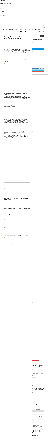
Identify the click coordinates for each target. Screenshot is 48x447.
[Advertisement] (17, 144)
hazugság (35, 426)
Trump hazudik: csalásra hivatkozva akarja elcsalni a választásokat (16, 235)
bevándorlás (8, 198)
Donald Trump (11, 198)
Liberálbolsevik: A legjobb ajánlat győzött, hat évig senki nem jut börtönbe (37, 396)
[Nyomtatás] (15, 42)
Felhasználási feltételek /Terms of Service (6, 10)
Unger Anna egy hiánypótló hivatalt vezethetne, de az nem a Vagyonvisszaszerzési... (38, 405)
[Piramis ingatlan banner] (17, 184)
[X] (42, 24)
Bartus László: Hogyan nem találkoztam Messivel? (23, 31)
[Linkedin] (11, 42)
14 (39, 415)
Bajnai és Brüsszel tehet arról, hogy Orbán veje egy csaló (24, 209)
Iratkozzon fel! (42, 71)
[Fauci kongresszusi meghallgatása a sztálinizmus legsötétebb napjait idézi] (17, 222)
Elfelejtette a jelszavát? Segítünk (4, 9)
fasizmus (41, 425)
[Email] (13, 42)
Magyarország (36, 430)
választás (33, 436)
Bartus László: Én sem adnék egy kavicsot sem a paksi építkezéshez (9, 32)
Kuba (19, 198)
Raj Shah (27, 198)
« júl (37, 420)
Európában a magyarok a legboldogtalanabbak (9, 208)
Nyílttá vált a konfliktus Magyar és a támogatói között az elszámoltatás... (38, 389)
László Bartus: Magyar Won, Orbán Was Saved (38, 31)
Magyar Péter (39, 430)
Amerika (33, 422)
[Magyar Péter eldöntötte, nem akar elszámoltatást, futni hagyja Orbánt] (38, 363)
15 (41, 415)
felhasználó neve (2, 5)
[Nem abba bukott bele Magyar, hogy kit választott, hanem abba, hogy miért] (38, 378)
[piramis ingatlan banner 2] (17, 75)
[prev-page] (4, 246)
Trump (13, 199)
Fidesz (33, 426)
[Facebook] (42, 21)
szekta (33, 435)
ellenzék (33, 425)
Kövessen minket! (41, 68)
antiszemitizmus (37, 422)
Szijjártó (35, 435)
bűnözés (42, 422)
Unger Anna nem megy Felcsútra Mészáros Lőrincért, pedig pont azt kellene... (37, 373)
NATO (42, 430)
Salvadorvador (9, 199)
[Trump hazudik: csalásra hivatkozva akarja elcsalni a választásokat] (17, 231)
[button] (17, 24)
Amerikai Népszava (12, 212)
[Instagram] (42, 23)
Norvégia (21, 198)
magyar (33, 430)
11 (34, 415)
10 (32, 415)
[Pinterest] (8, 42)
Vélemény (36, 436)
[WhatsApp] (10, 42)
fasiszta (38, 425)
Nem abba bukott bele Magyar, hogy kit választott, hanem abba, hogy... (38, 381)
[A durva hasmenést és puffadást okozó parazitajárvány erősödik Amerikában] (17, 239)
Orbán (33, 432)
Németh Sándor (39, 431)
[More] (17, 42)
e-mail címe (1, 14)
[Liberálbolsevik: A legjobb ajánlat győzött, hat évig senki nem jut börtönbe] (38, 393)
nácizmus (35, 431)
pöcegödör (24, 198)
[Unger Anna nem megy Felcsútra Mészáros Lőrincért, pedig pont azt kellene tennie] (38, 370)
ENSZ (14, 198)
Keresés (42, 36)
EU (35, 425)
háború (33, 427)
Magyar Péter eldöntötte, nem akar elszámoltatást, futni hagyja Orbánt (37, 366)
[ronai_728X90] (17, 46)
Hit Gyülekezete (40, 426)
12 (36, 415)
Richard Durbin (5, 199)
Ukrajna (40, 435)
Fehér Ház (17, 198)
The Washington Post (8, 125)
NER (33, 431)
